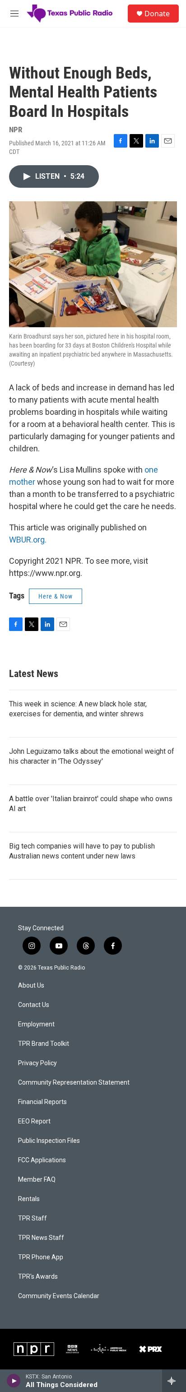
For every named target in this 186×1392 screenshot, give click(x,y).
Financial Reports (42, 1102)
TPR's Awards (38, 1276)
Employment (36, 1024)
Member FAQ (37, 1179)
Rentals (29, 1199)
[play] (13, 1380)
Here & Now (55, 596)
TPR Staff (32, 1218)
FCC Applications (42, 1160)
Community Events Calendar (58, 1296)
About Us (31, 985)
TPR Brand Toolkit (43, 1043)
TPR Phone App (40, 1257)
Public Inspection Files (49, 1140)
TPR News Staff (41, 1237)
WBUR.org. (27, 539)
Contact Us (33, 1005)
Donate (157, 13)
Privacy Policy (37, 1063)
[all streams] (174, 1380)
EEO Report (34, 1121)
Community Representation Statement (74, 1082)
